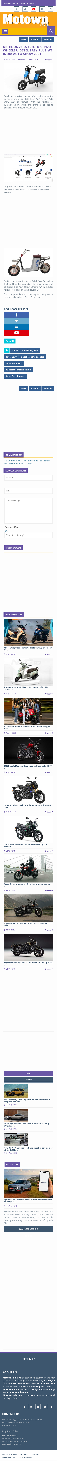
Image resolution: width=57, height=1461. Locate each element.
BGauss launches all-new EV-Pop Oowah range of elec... (28, 727)
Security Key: (12, 527)
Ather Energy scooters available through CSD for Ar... (28, 648)
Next (23, 39)
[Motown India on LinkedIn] (50, 9)
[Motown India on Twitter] (25, 9)
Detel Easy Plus (30, 350)
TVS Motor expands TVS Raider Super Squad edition (25, 845)
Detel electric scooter (32, 356)
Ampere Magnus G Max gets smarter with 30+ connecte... (26, 688)
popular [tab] (28, 1079)
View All (48, 39)
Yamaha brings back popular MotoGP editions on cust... (28, 806)
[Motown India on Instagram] (42, 9)
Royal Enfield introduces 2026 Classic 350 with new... (26, 924)
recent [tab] (28, 1073)
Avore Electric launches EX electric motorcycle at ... (27, 885)
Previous (35, 39)
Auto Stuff (12, 1164)
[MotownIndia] (28, 19)
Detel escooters (14, 363)
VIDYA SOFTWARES (24, 1457)
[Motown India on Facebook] (16, 9)
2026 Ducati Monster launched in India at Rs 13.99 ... (27, 767)
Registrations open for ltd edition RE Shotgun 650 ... (28, 963)
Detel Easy (11, 356)
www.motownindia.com (15, 1392)
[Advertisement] (28, 131)
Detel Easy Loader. (15, 376)
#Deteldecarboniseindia (18, 369)
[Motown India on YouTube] (33, 9)
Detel (15, 350)
